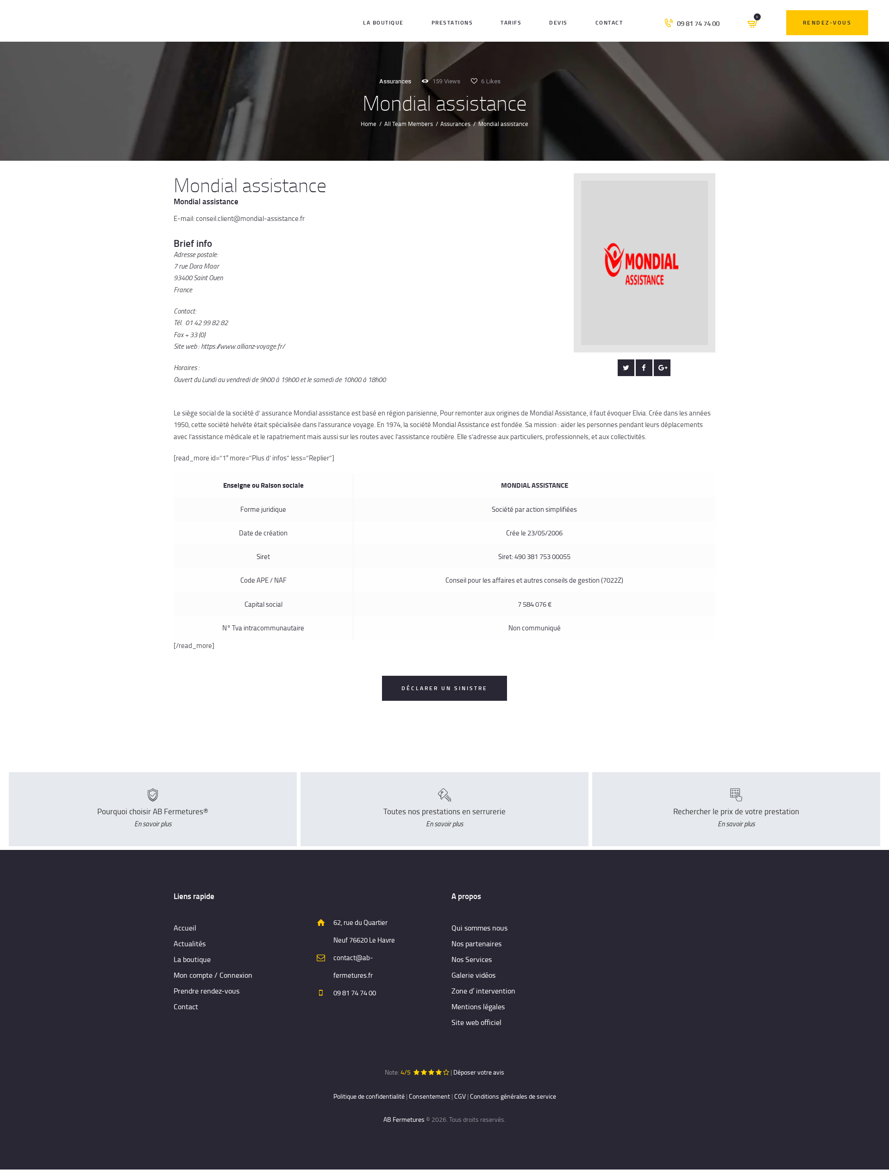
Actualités (190, 943)
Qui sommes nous (479, 928)
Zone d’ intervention (483, 991)
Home (368, 123)
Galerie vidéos (473, 975)
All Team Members (408, 123)
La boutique (192, 959)
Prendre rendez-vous (206, 991)
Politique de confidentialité (369, 1096)
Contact (186, 1006)
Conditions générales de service (513, 1096)
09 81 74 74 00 (354, 993)
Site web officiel (476, 1022)
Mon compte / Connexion (213, 975)
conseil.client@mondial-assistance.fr (250, 218)
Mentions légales (478, 1006)
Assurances (395, 81)
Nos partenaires (476, 943)
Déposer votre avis (478, 1072)
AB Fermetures (404, 1119)
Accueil (185, 928)
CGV (460, 1096)
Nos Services (471, 959)
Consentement (429, 1096)
